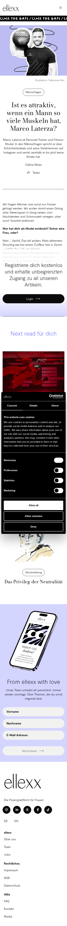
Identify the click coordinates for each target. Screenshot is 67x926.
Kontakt (9, 909)
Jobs (7, 854)
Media (8, 916)
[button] (33, 572)
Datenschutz (12, 885)
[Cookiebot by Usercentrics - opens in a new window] (49, 396)
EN (16, 821)
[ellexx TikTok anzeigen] (48, 810)
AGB (7, 878)
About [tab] (55, 405)
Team (7, 847)
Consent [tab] (12, 405)
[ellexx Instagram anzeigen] (6, 810)
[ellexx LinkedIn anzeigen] (17, 810)
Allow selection (33, 516)
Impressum (11, 870)
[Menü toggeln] (60, 8)
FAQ (6, 901)
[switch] (58, 470)
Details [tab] (34, 405)
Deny (33, 526)
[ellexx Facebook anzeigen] (38, 810)
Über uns (10, 839)
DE (6, 821)
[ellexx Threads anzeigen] (27, 810)
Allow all (34, 505)
